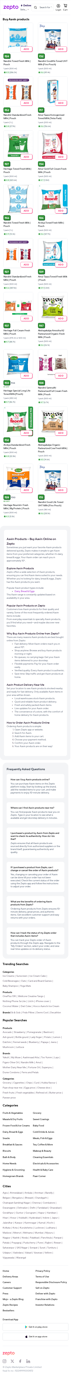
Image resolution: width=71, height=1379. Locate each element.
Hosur (13, 1217)
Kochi (50, 1222)
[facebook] (22, 1361)
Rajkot (48, 1242)
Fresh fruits (8, 1092)
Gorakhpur (8, 1212)
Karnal (41, 1222)
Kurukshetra (26, 1227)
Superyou (47, 1067)
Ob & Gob (15, 1012)
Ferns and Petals (30, 1072)
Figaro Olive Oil (11, 1062)
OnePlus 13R (9, 996)
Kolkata (6, 1227)
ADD (26, 49)
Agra (5, 1192)
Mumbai (39, 1232)
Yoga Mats (25, 986)
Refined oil (41, 1092)
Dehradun (22, 1207)
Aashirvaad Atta (31, 1057)
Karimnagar (30, 1222)
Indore (46, 1217)
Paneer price (9, 1097)
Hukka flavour (48, 1082)
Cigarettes (18, 1082)
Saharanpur (8, 1247)
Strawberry (19, 1032)
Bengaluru (17, 1197)
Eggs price (29, 1087)
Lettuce (20, 1047)
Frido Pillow (28, 1012)
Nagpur (6, 1237)
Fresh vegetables (25, 1092)
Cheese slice (43, 1087)
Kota (15, 1227)
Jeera (53, 1042)
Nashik (16, 1237)
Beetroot (48, 1032)
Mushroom (8, 1047)
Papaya (44, 1042)
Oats (23, 981)
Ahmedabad (16, 1192)
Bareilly (49, 1192)
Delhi (32, 1207)
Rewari (57, 1242)
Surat (42, 1247)
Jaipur (55, 1217)
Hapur (41, 1212)
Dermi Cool (42, 1012)
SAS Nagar (22, 1247)
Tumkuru (51, 1247)
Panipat (58, 1237)
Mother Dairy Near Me (14, 1067)
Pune (40, 1242)
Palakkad (34, 1237)
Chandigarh (41, 1197)
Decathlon (55, 1012)
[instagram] (7, 1361)
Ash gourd (8, 1037)
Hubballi (22, 1217)
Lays (56, 1057)
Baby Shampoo (10, 986)
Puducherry (29, 1242)
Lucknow (39, 1227)
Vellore (48, 1252)
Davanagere (9, 1207)
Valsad (28, 1252)
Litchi (31, 1001)
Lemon (56, 1037)
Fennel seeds (20, 1042)
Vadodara (18, 1252)
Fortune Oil (34, 1067)
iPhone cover (42, 1001)
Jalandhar (8, 1222)
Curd (36, 1082)
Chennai (36, 1202)
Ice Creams (8, 976)
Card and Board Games (40, 981)
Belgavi (6, 1197)
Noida (25, 1237)
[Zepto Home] (10, 7)
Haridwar (51, 1212)
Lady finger (36, 1037)
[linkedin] (30, 1361)
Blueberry (34, 1042)
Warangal (21, 1257)
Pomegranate (34, 1032)
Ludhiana (50, 1227)
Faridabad (42, 1207)
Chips (29, 1082)
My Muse (16, 1057)
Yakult (6, 1057)
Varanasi (38, 1252)
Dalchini (7, 1042)
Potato (47, 1037)
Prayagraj (16, 1242)
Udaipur (7, 1252)
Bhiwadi (29, 1197)
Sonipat (33, 1247)
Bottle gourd (21, 1037)
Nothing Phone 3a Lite (14, 1001)
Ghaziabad (55, 1207)
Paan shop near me (12, 1087)
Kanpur (18, 1222)
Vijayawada (8, 1257)
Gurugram (30, 1212)
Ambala (28, 1192)
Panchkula (46, 1237)
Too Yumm (46, 1057)
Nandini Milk (27, 1062)
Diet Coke (26, 1006)
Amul (38, 1062)
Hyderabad (34, 1217)
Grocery (7, 1082)
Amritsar (38, 1192)
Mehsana (28, 1232)
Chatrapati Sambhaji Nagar (16, 1202)
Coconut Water (10, 1006)
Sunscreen (21, 976)
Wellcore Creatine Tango (30, 996)
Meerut (17, 1232)
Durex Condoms (11, 1072)
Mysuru (49, 1232)
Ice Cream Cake (37, 976)
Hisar (5, 1217)
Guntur (19, 1212)
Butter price (55, 1092)
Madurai (7, 1232)
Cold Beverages (11, 981)
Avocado (7, 1032)
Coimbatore (49, 1202)
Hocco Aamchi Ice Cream (46, 1006)
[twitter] (14, 1361)
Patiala (6, 1242)
